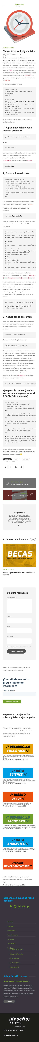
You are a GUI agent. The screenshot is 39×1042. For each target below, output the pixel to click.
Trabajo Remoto (13, 935)
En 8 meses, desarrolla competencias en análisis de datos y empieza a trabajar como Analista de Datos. (19, 850)
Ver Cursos (11, 948)
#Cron (16, 459)
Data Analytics (15, 963)
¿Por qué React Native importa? (19, 484)
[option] (20, 560)
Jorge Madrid (6, 54)
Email (8, 626)
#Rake (14, 461)
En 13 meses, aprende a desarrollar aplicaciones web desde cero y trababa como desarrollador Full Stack (18, 757)
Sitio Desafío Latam (11, 1030)
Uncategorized (9, 47)
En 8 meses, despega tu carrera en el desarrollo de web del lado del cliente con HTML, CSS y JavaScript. (19, 826)
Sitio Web (10, 636)
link (31, 204)
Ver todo (10, 922)
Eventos (24, 493)
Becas (22, 1030)
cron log (7, 80)
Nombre (9, 616)
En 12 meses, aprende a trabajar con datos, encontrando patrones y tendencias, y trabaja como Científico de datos (19, 781)
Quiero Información (11, 1035)
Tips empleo (11, 943)
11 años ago (14, 54)
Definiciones (11, 930)
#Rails (6, 461)
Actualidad (11, 926)
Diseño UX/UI (14, 967)
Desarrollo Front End (16, 954)
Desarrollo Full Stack (16, 949)
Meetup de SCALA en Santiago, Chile (18, 495)
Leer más (9, 1001)
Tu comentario (11, 597)
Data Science (14, 958)
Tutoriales (11, 939)
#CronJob (25, 459)
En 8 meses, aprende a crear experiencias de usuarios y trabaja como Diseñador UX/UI (17, 804)
